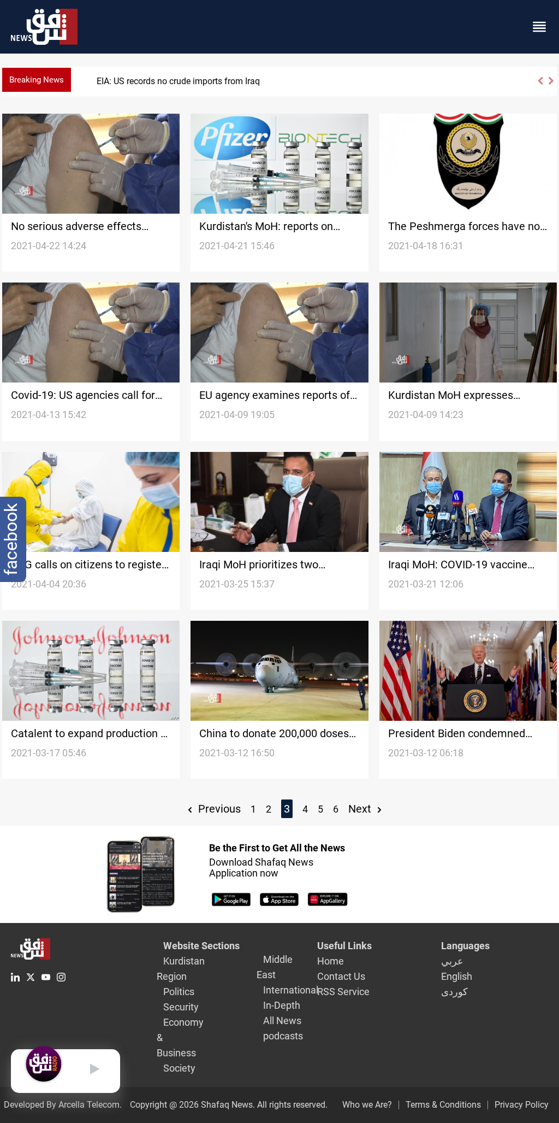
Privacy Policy (522, 1105)
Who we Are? (367, 1105)
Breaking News (36, 80)
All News (282, 1020)
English (456, 976)
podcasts (283, 1036)
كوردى (454, 991)
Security (181, 1007)
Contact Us (341, 976)
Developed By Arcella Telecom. (63, 1105)
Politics (178, 991)
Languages (465, 945)
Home (330, 961)
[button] (539, 85)
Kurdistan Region (181, 968)
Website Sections (201, 945)
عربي (452, 961)
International (290, 990)
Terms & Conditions (443, 1105)
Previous (218, 808)
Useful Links (344, 945)
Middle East (275, 967)
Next (361, 808)
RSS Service (343, 991)
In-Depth (281, 1005)
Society (179, 1068)
